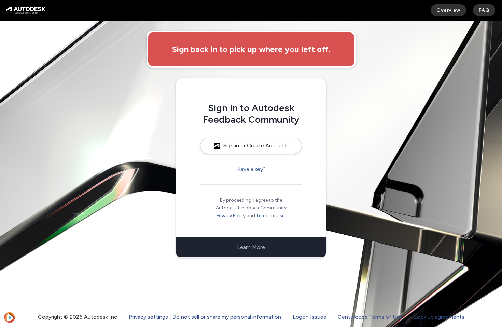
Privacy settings (148, 317)
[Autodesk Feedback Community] (26, 10)
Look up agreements (439, 317)
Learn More (251, 247)
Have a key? (251, 169)
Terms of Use (270, 216)
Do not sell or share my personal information (226, 317)
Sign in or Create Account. (255, 145)
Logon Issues (309, 317)
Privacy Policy (231, 216)
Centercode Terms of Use (370, 317)
